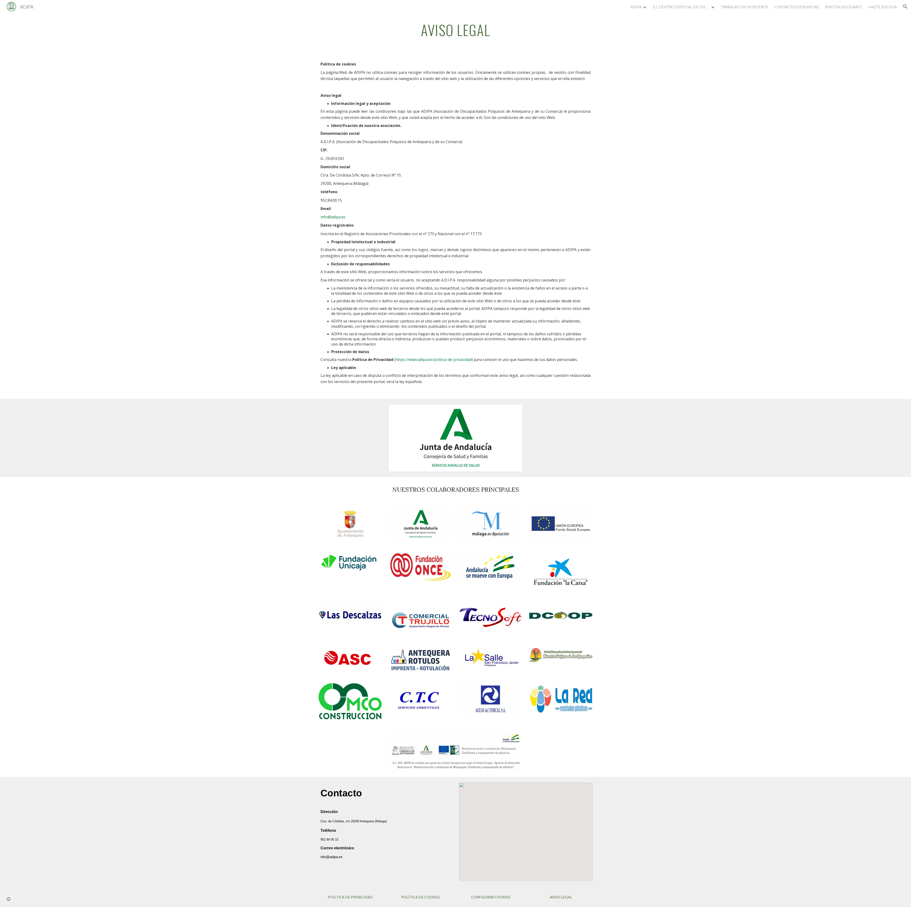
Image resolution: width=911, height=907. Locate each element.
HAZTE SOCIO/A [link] (882, 7)
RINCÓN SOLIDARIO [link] (843, 7)
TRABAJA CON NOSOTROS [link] (744, 7)
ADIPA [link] (636, 7)
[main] (455, 30)
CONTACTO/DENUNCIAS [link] (796, 7)
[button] (905, 6)
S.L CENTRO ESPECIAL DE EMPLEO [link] (681, 7)
